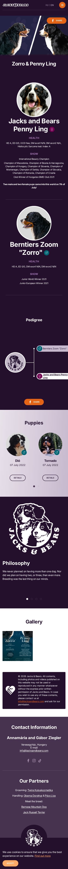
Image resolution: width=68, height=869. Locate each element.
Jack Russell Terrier (34, 812)
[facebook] (28, 760)
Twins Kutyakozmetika (40, 790)
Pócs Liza (50, 795)
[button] (34, 486)
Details (18, 477)
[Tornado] (50, 457)
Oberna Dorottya (33, 795)
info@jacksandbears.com (31, 701)
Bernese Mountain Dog (34, 806)
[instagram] (34, 760)
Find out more (43, 855)
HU (47, 4)
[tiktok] (39, 760)
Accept (10, 863)
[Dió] (18, 457)
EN (52, 4)
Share (59, 20)
